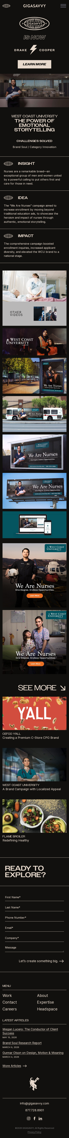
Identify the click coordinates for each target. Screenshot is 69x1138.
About (42, 995)
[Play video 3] (55, 313)
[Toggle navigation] (63, 6)
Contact (10, 1002)
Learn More (34, 64)
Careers (10, 1009)
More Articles (12, 1066)
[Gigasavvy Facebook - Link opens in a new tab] (34, 1118)
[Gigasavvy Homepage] (34, 5)
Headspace (47, 1009)
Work (7, 995)
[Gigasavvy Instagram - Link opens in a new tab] (28, 1118)
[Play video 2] (43, 313)
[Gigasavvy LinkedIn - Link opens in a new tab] (40, 1118)
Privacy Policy (34, 1132)
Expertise (45, 1002)
